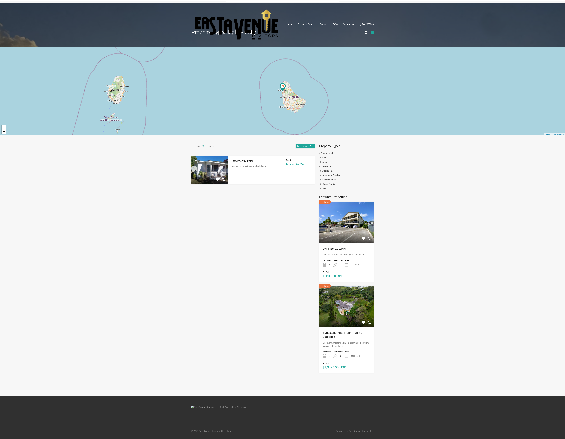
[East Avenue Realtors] (236, 41)
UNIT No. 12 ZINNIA (335, 248)
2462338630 (368, 24)
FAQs (335, 24)
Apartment (327, 171)
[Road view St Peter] (283, 87)
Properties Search (306, 24)
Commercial (327, 153)
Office (325, 157)
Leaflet (547, 134)
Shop (324, 162)
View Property (209, 178)
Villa (324, 188)
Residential (326, 166)
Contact (323, 24)
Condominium (329, 179)
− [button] (4, 131)
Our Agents (348, 24)
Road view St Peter (242, 161)
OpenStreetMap (558, 134)
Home (290, 24)
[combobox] (305, 146)
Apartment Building (331, 175)
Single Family (328, 184)
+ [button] (4, 127)
